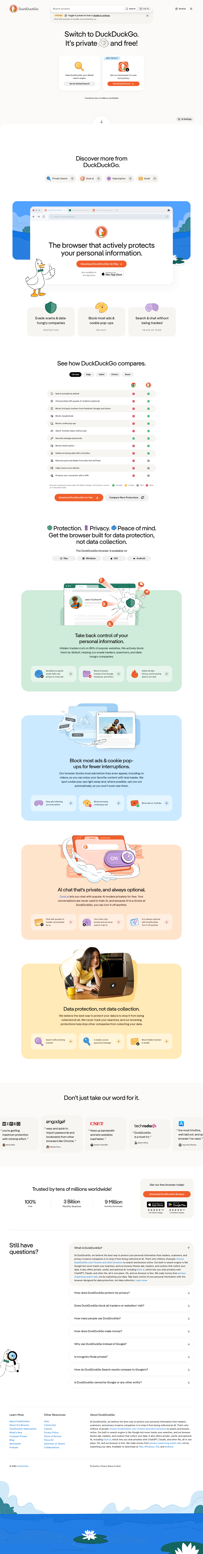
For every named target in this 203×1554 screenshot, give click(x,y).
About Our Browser (19, 1425)
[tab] (75, 374)
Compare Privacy (18, 1436)
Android (169, 1446)
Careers (48, 1428)
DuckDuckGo (23, 1466)
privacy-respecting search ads (165, 1443)
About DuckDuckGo (20, 1421)
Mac (141, 1446)
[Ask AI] (141, 8)
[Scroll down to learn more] (101, 120)
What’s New (16, 1432)
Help (46, 1421)
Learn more (141, 1280)
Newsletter (15, 1443)
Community (50, 1425)
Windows (149, 1446)
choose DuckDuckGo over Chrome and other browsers (137, 1428)
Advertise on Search (54, 1443)
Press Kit (48, 1440)
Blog (12, 1440)
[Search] (127, 8)
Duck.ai (64, 896)
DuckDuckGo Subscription (23, 1428)
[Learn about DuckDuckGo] (25, 9)
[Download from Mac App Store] (112, 274)
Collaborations (51, 1447)
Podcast (14, 1447)
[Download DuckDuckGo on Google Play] (177, 1204)
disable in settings (101, 15)
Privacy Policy (51, 1432)
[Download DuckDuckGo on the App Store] (156, 1204)
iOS (157, 1446)
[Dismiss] (147, 16)
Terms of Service (52, 1436)
